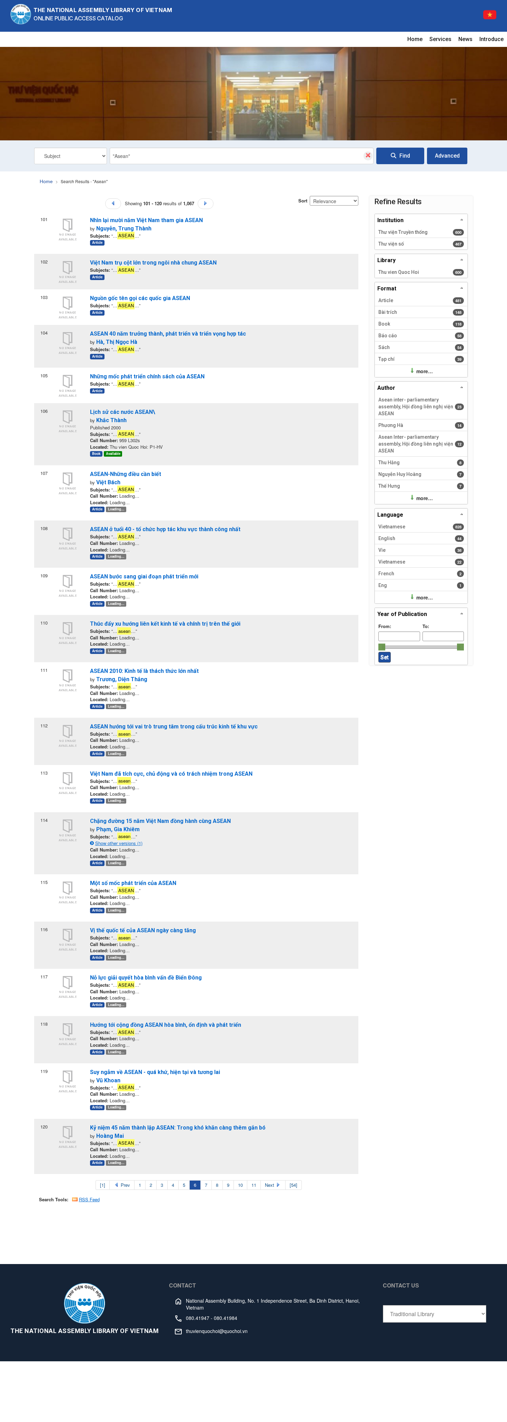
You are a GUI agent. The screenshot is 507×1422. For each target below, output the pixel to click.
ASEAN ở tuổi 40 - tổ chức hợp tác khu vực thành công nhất (165, 529)
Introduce (491, 39)
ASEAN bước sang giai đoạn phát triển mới (144, 576)
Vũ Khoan (108, 1080)
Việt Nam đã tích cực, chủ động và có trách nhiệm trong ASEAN (171, 773)
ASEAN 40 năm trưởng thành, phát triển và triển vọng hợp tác (168, 333)
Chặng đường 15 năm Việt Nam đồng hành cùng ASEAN (160, 821)
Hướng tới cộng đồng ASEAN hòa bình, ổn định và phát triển (165, 1025)
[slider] (381, 647)
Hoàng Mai (110, 1136)
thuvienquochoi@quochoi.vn (217, 1330)
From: (384, 626)
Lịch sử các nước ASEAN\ (122, 412)
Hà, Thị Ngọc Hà (116, 342)
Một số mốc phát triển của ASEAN (133, 883)
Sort (302, 200)
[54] (293, 1185)
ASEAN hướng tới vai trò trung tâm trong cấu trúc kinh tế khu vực (174, 726)
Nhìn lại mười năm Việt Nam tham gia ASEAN (146, 220)
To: (426, 626)
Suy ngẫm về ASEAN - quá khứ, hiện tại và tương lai (155, 1072)
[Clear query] (368, 155)
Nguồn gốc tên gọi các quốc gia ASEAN (140, 298)
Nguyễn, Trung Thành (123, 228)
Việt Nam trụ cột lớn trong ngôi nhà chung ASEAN (153, 262)
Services (440, 39)
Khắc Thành (111, 420)
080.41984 (225, 1317)
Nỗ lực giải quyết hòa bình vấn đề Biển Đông (146, 977)
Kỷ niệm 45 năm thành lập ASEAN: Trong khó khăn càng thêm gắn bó (178, 1127)
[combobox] (242, 156)
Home (415, 39)
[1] (102, 1185)
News (465, 39)
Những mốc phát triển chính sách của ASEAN (147, 376)
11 (253, 1185)
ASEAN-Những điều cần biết (125, 474)
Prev (124, 1185)
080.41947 (197, 1317)
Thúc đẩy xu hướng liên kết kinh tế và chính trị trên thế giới (165, 623)
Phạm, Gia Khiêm (118, 829)
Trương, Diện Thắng (121, 679)
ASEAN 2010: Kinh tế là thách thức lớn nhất (144, 671)
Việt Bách (108, 482)
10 (240, 1185)
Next (270, 1185)
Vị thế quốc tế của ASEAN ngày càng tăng (143, 930)
